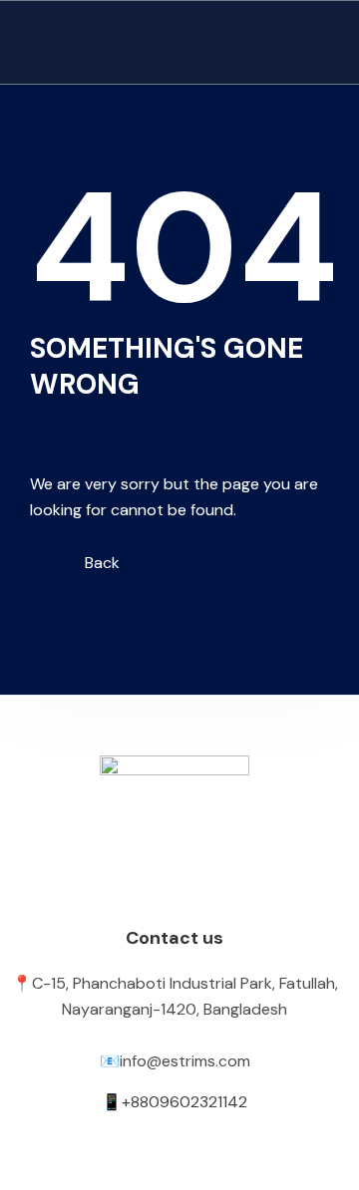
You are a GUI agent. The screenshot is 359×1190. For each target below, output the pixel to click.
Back (100, 562)
